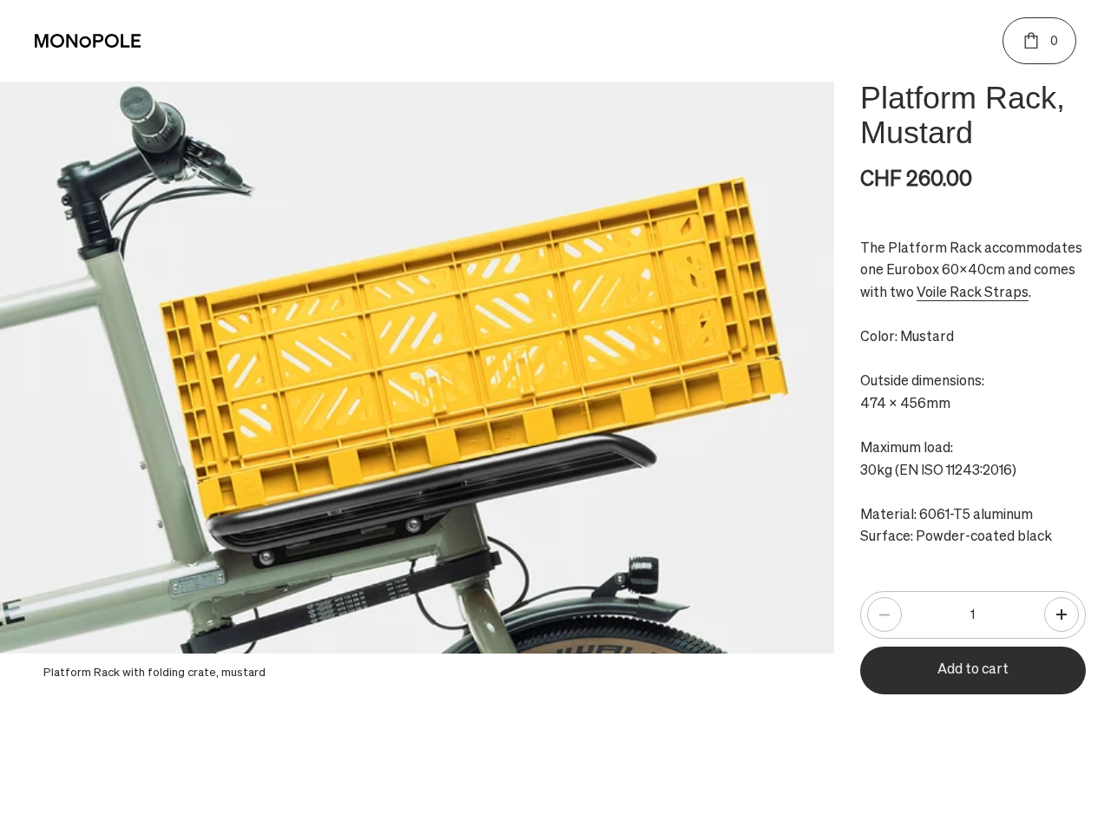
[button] (1061, 614)
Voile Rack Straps (973, 293)
